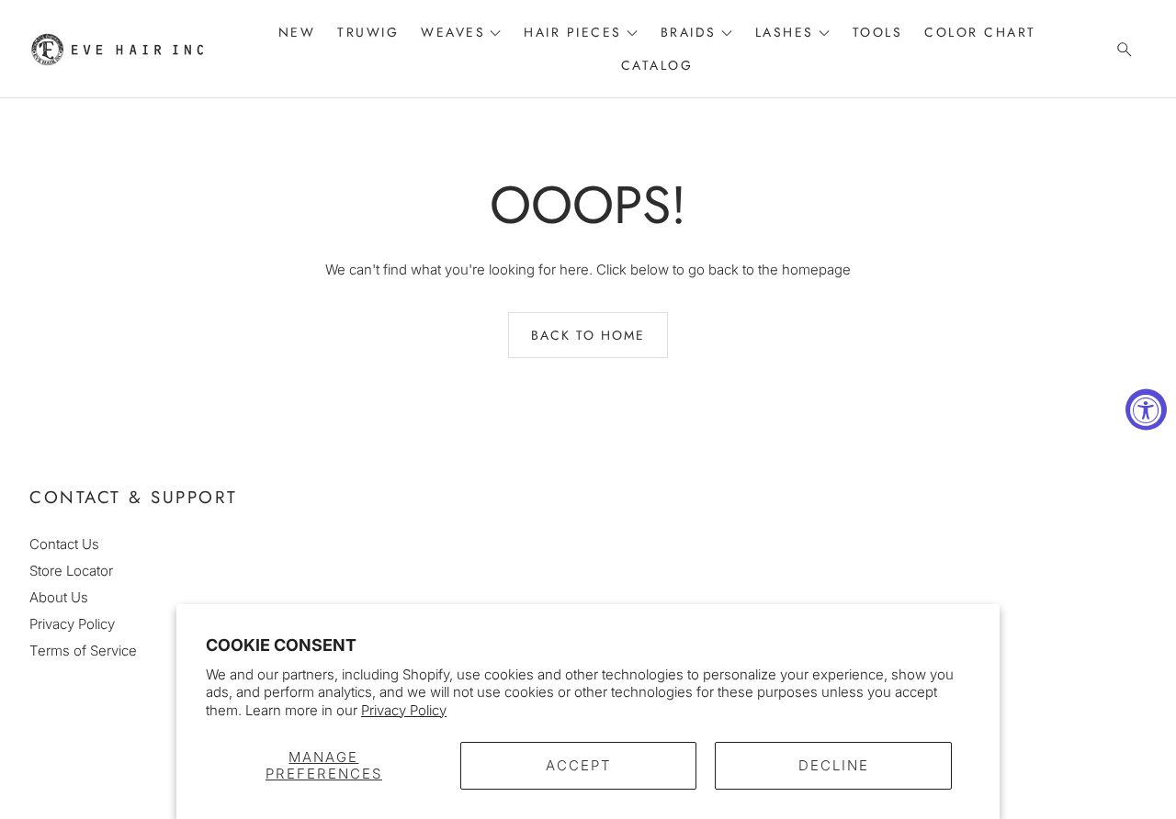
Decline (833, 765)
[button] (1119, 49)
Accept (579, 765)
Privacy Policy (404, 710)
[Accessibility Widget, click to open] (1146, 410)
